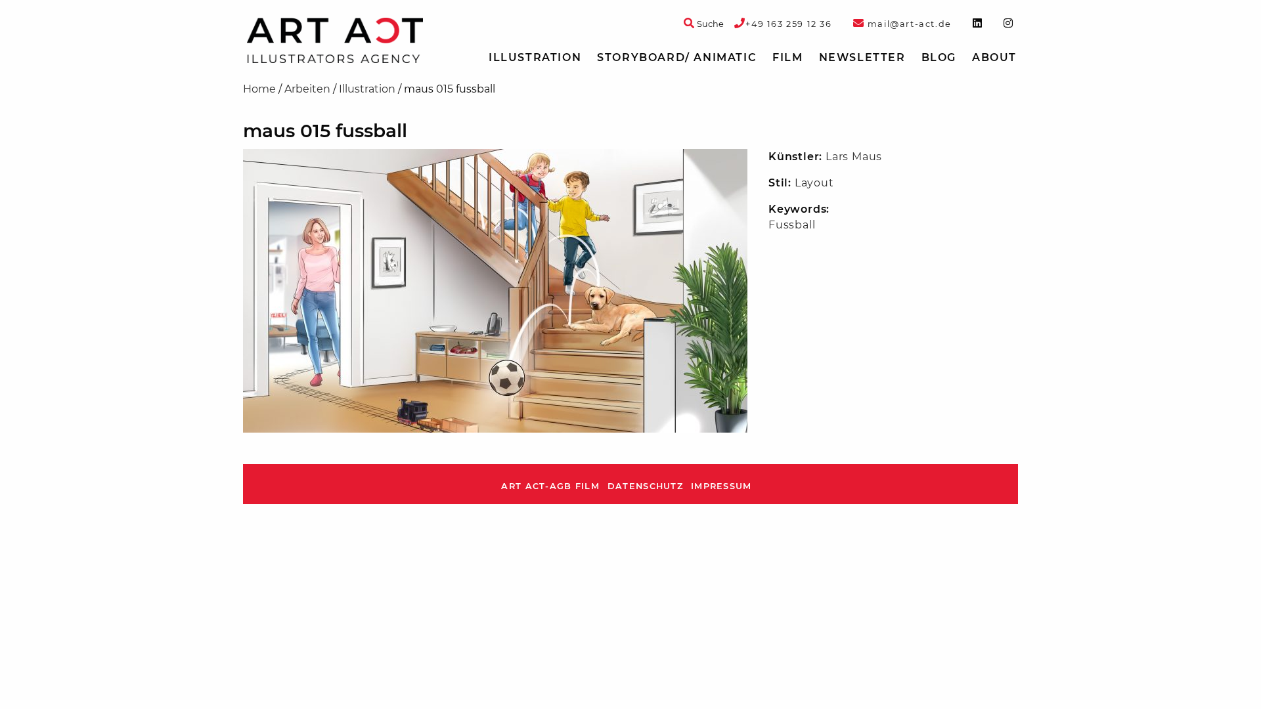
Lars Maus (854, 156)
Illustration (535, 57)
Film (787, 57)
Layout (814, 183)
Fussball (791, 225)
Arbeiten (307, 89)
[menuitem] (535, 57)
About (994, 57)
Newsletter (862, 57)
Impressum (721, 486)
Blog (938, 57)
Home (259, 89)
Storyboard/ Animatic (677, 57)
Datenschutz (645, 486)
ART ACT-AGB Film (550, 486)
